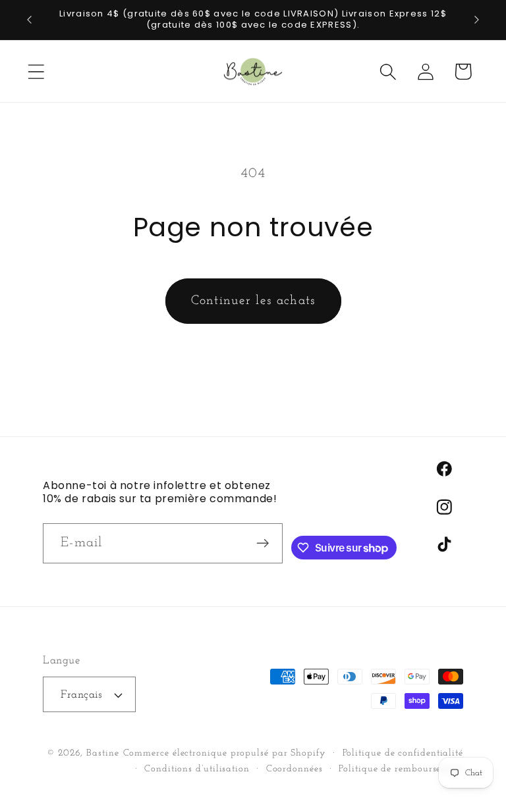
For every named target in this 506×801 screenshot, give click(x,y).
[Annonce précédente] (28, 19)
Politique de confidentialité (403, 753)
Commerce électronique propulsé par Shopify (224, 753)
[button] (36, 71)
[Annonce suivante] (477, 19)
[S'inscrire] (263, 543)
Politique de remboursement (401, 769)
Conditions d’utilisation (197, 769)
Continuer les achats (253, 300)
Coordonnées (294, 769)
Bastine (102, 753)
